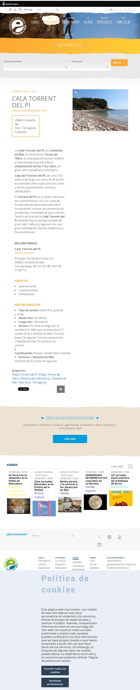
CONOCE (35, 20)
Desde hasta (43, 475)
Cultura (39, 497)
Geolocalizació (24, 253)
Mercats (14, 487)
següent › (130, 466)
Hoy (92, 560)
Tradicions (15, 491)
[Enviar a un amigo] (61, 389)
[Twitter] (5, 9)
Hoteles (77, 562)
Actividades (51, 20)
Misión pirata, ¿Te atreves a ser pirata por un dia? (69, 485)
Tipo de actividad (12, 61)
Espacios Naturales (61, 565)
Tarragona (39, 382)
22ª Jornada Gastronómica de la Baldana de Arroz (120, 479)
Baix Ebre (25, 382)
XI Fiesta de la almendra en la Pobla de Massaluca (18, 479)
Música (38, 493)
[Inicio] (16, 21)
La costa (16, 91)
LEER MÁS (70, 439)
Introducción (44, 560)
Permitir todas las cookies (55, 670)
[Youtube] (15, 9)
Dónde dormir (71, 20)
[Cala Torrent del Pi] (100, 110)
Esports (90, 491)
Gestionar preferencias (55, 682)
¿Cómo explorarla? (44, 565)
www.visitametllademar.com (29, 110)
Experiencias (104, 20)
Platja (42, 374)
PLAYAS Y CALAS (29, 91)
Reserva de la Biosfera (35, 378)
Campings (78, 565)
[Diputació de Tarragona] (70, 4)
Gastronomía (17, 494)
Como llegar (123, 20)
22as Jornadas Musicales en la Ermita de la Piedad (43, 485)
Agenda (88, 20)
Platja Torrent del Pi (25, 374)
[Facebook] (10, 9)
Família (64, 493)
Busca (117, 62)
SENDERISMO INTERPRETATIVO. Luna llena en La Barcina (95, 479)
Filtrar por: (77, 61)
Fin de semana (94, 565)
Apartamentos (79, 569)
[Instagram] (20, 9)
